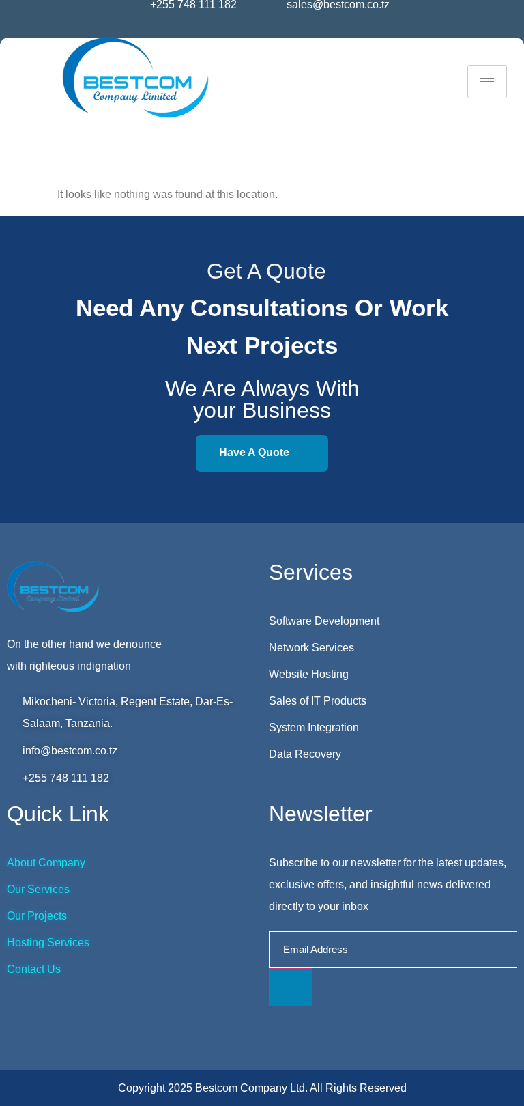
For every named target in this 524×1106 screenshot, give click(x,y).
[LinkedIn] (270, 29)
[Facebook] (235, 29)
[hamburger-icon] (487, 81)
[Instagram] (252, 29)
